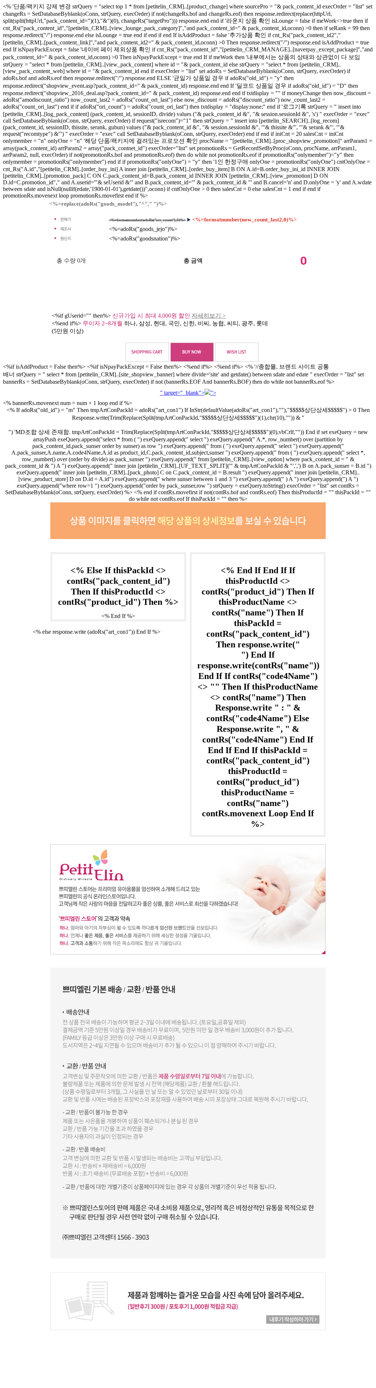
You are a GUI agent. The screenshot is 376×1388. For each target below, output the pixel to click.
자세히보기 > (209, 315)
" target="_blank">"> (188, 393)
